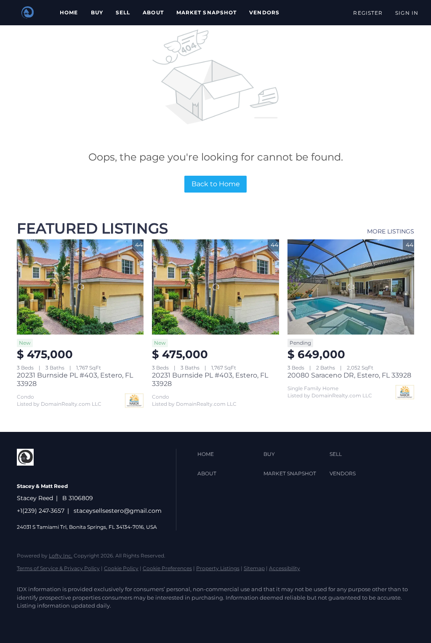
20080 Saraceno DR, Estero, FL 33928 (349, 375)
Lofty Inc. (60, 555)
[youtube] (76, 620)
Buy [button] (97, 12)
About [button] (153, 12)
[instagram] (51, 620)
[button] (28, 12)
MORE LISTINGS (390, 231)
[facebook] (27, 620)
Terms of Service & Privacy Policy (58, 568)
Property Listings (217, 568)
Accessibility (284, 568)
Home (69, 12)
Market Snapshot (206, 12)
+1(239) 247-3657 (40, 510)
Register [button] (368, 13)
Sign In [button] (406, 13)
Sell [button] (123, 12)
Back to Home (216, 184)
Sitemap (254, 568)
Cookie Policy (121, 568)
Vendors (264, 12)
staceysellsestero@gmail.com (118, 510)
